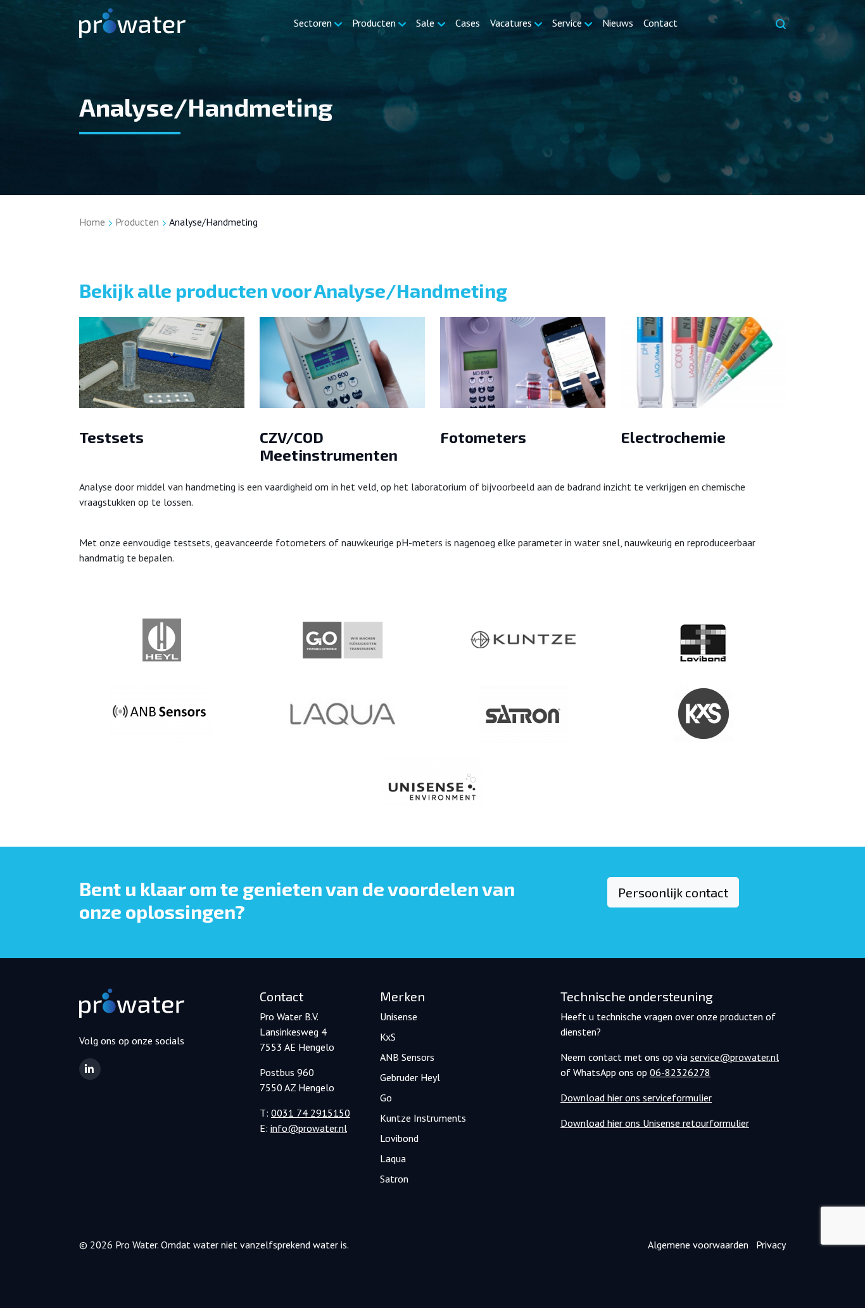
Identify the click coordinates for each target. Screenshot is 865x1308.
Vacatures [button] (511, 22)
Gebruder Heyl (410, 1077)
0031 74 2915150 (310, 1112)
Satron (394, 1178)
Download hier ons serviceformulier (636, 1097)
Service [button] (567, 22)
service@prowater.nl (734, 1057)
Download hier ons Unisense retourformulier (654, 1123)
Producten (137, 221)
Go (386, 1097)
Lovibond (399, 1138)
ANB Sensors (407, 1057)
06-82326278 (680, 1072)
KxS (388, 1036)
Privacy (771, 1244)
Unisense (398, 1016)
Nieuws (617, 22)
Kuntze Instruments (423, 1118)
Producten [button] (374, 22)
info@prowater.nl (308, 1128)
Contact (660, 22)
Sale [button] (425, 22)
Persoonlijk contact (673, 892)
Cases (467, 22)
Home (92, 221)
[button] (90, 1069)
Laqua (393, 1158)
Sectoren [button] (313, 22)
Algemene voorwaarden (698, 1244)
